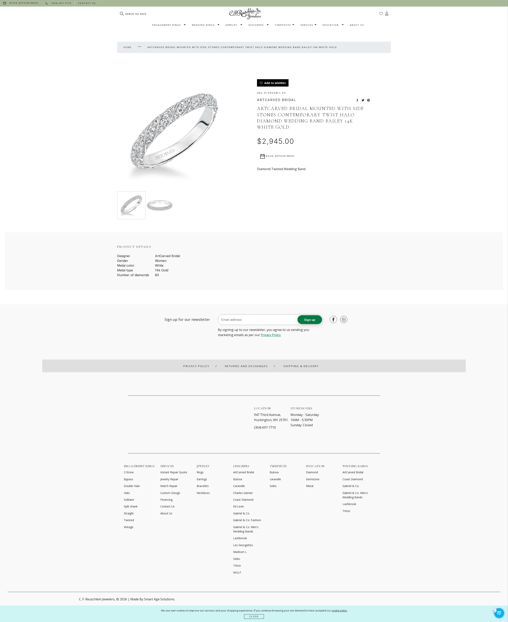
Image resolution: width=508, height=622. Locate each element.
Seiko (236, 559)
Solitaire (129, 499)
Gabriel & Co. (241, 513)
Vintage (128, 527)
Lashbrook (240, 538)
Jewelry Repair (169, 479)
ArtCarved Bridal (243, 472)
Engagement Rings (166, 24)
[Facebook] (332, 319)
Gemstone (312, 479)
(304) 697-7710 (265, 427)
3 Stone (129, 472)
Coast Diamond (243, 499)
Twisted (129, 520)
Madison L (240, 552)
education (331, 24)
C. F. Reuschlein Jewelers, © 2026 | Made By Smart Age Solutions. (127, 599)
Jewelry (231, 24)
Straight (129, 513)
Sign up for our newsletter (187, 319)
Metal (309, 486)
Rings (200, 472)
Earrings (202, 479)
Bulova (237, 479)
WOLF (237, 572)
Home (127, 47)
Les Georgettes (243, 545)
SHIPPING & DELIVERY (300, 366)
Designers (256, 24)
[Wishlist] (381, 13)
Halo (127, 493)
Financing (166, 499)
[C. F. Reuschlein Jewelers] (245, 13)
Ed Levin (238, 506)
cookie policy (339, 610)
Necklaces (203, 493)
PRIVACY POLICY (196, 366)
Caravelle (239, 486)
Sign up (309, 320)
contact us (87, 3)
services (306, 24)
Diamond (312, 472)
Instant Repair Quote (173, 472)
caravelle (275, 479)
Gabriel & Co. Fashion (247, 520)
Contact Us (167, 506)
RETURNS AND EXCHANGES (246, 366)
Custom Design (170, 493)
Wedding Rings (203, 24)
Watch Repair (168, 486)
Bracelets (203, 486)
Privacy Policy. (271, 335)
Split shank (131, 506)
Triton (237, 565)
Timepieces (283, 24)
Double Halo (132, 486)
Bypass (128, 479)
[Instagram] (343, 319)
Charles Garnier (243, 493)
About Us (357, 24)
